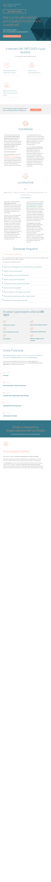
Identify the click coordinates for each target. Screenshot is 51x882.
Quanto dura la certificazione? (14, 279)
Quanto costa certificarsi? (13, 271)
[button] (12, 36)
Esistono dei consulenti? (12, 288)
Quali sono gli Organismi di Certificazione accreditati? (23, 267)
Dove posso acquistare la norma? (15, 300)
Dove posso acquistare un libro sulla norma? (19, 296)
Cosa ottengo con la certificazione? (16, 275)
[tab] (25, 254)
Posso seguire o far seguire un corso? (17, 292)
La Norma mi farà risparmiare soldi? (17, 284)
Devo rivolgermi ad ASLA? (13, 254)
